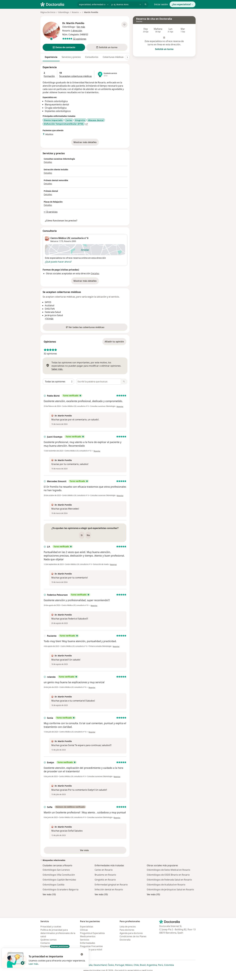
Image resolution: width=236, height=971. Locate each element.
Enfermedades (87, 942)
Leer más (33, 963)
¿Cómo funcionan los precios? (61, 220)
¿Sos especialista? (181, 4)
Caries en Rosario (104, 869)
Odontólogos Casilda (53, 884)
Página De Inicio (47, 12)
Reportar (120, 406)
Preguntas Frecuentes (91, 946)
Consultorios (91, 57)
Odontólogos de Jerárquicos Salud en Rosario (170, 889)
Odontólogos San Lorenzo (56, 869)
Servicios (84, 939)
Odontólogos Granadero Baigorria (60, 889)
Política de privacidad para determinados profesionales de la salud (57, 933)
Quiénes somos (48, 939)
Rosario (67, 241)
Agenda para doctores (131, 933)
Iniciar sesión (161, 4)
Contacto (45, 942)
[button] (64, 47)
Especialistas (86, 926)
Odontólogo (63, 12)
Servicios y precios (71, 57)
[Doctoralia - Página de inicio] (57, 4)
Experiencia (51, 57)
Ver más (94, 851)
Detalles (48, 162)
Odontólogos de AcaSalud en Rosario (166, 884)
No (88, 535)
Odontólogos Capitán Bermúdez (59, 879)
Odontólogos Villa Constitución (59, 874)
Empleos (54, 946)
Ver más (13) (49, 894)
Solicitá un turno (164, 49)
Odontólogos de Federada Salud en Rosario (169, 879)
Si (82, 535)
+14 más (49, 318)
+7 (86, 124)
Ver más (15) (101, 894)
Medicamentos (87, 936)
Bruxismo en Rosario (105, 874)
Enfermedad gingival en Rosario (111, 884)
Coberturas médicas (113, 57)
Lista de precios (128, 926)
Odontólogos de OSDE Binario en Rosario (168, 874)
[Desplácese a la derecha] (127, 57)
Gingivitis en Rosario (105, 879)
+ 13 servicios (50, 211)
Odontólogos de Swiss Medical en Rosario (168, 869)
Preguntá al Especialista (92, 933)
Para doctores (127, 929)
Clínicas (84, 929)
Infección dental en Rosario (109, 889)
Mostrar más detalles (86, 143)
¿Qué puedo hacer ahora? (58, 261)
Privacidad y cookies (50, 926)
